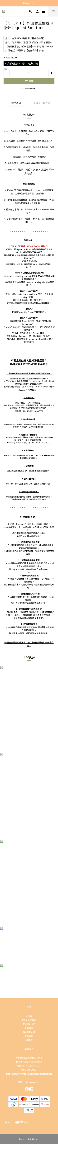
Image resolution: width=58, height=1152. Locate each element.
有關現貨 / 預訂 (29, 1024)
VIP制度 (29, 1016)
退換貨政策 (29, 1028)
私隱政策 (29, 1040)
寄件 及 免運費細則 (29, 1020)
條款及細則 (29, 1036)
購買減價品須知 (29, 1032)
